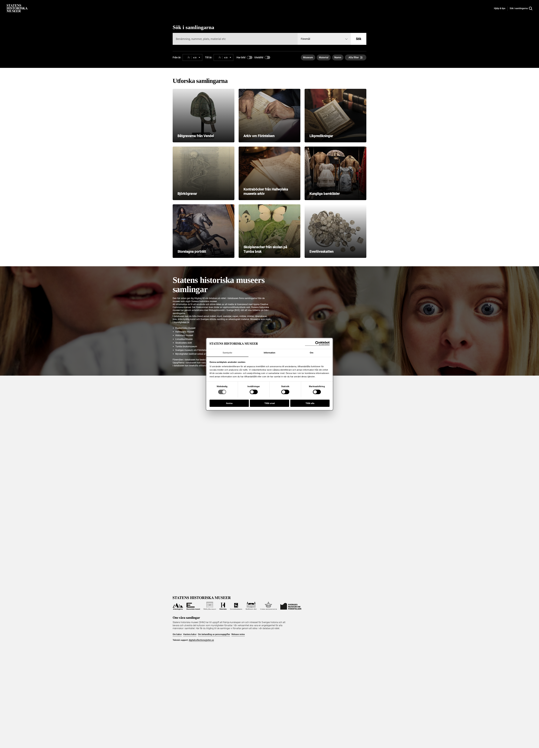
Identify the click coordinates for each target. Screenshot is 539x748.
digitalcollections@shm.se (201, 640)
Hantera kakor (190, 634)
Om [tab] (311, 352)
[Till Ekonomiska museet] (193, 606)
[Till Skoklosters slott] (251, 606)
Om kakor (177, 634)
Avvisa (229, 403)
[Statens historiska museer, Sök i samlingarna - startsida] (17, 8)
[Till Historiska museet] (223, 606)
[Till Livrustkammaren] (236, 606)
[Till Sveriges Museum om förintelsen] (290, 606)
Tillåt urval (269, 403)
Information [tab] (269, 352)
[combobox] (324, 39)
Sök (358, 39)
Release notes (238, 634)
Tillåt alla (310, 403)
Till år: (208, 57)
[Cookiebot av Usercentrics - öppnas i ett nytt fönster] (317, 343)
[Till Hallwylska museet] (210, 606)
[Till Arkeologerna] (178, 606)
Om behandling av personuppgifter (214, 634)
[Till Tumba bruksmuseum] (268, 606)
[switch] (254, 392)
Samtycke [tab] (227, 352)
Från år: (177, 57)
